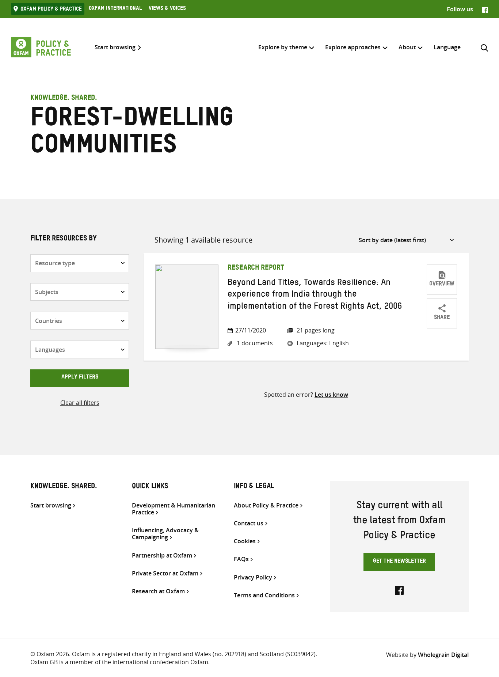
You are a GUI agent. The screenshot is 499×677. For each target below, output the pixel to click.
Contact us (248, 523)
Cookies (245, 541)
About (407, 47)
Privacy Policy (253, 577)
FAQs (241, 559)
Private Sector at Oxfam (165, 573)
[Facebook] (485, 9)
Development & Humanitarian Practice (173, 509)
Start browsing (115, 47)
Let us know (331, 395)
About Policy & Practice (266, 505)
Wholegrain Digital (443, 655)
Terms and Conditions (264, 595)
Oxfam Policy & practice (51, 9)
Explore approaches (353, 47)
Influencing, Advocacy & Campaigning (165, 534)
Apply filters (79, 377)
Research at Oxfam (158, 591)
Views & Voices (167, 9)
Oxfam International (115, 9)
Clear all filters (79, 403)
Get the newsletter (399, 561)
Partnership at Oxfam (162, 555)
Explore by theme (282, 47)
